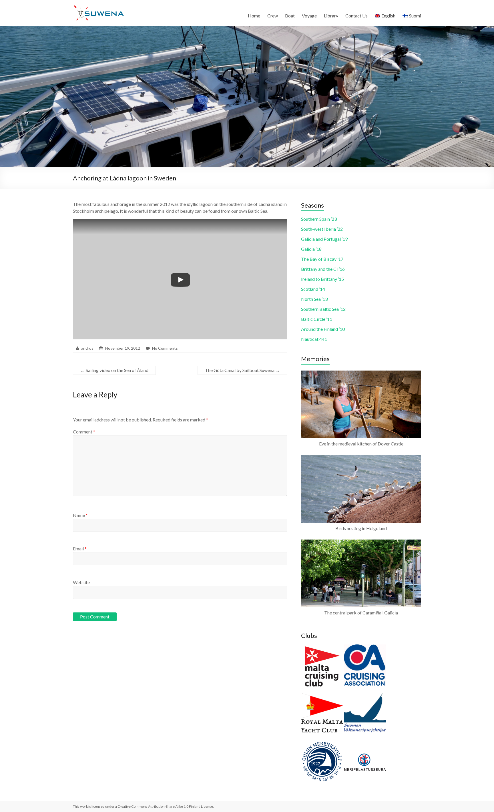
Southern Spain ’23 (319, 219)
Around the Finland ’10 (323, 329)
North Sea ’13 (314, 299)
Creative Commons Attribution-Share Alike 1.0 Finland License (165, 806)
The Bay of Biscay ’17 (322, 259)
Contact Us (356, 15)
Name (80, 515)
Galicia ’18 (311, 249)
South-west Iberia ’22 (322, 229)
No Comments (165, 348)
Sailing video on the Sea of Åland (114, 370)
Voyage (309, 15)
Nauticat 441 (314, 339)
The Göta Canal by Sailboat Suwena (242, 370)
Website (81, 582)
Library (331, 15)
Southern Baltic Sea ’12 (323, 309)
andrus (87, 348)
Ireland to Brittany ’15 (322, 279)
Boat (290, 15)
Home (254, 15)
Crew (272, 15)
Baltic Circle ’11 (316, 319)
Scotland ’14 (313, 289)
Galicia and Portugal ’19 (324, 239)
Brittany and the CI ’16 (323, 269)
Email (80, 548)
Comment (84, 431)
